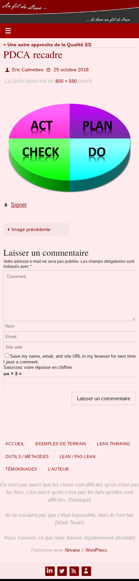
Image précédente (31, 223)
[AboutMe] (86, 565)
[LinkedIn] (49, 565)
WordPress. (96, 544)
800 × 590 (66, 78)
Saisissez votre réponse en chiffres (38, 361)
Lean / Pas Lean (78, 451)
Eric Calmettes (27, 69)
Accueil (15, 438)
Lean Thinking (113, 438)
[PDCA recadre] (69, 144)
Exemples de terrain (60, 438)
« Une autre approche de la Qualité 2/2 (47, 44)
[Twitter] (61, 565)
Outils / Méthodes (27, 451)
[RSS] (74, 565)
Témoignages (21, 463)
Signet (18, 200)
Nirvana (72, 544)
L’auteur (58, 463)
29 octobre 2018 (71, 69)
